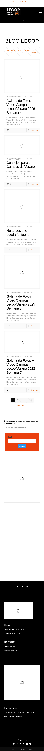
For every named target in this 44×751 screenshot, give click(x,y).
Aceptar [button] (23, 748)
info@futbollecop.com (29, 2)
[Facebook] (17, 5)
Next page (20, 405)
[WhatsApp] (14, 5)
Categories (9, 50)
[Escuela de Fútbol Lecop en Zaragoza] (22, 11)
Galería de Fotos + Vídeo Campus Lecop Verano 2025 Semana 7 (20, 302)
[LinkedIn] (27, 5)
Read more (34, 130)
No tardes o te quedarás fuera (17, 233)
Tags (19, 50)
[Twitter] (20, 5)
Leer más (32, 748)
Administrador (14, 97)
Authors (29, 50)
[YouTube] (23, 5)
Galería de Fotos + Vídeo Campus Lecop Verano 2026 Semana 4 (20, 107)
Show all (35, 53)
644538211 (13, 2)
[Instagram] (30, 5)
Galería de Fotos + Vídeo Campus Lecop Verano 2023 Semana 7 (20, 366)
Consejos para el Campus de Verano (20, 165)
